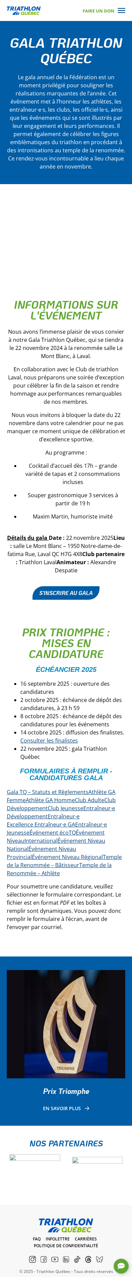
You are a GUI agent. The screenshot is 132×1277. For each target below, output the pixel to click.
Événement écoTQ (52, 832)
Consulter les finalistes (49, 740)
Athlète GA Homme (50, 800)
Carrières (86, 1239)
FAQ (37, 1239)
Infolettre (58, 1239)
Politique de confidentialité (66, 1246)
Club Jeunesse (65, 808)
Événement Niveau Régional (67, 857)
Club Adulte (89, 800)
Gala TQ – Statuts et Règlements (47, 792)
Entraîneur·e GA (55, 824)
